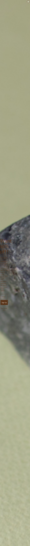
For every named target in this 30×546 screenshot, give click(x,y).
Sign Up (4, 302)
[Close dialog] (28, 1)
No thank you (4, 308)
